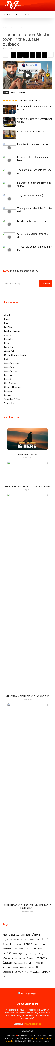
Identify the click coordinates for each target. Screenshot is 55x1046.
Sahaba (7, 967)
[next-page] (8, 259)
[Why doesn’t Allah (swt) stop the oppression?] (9, 198)
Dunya (5, 944)
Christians (25, 935)
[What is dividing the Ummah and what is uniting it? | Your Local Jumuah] (9, 122)
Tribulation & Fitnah (12, 399)
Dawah (7, 319)
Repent (27, 963)
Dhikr (38, 940)
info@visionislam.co (32, 1024)
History (22, 27)
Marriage (33, 954)
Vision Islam (9, 403)
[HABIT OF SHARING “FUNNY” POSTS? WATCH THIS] (27, 472)
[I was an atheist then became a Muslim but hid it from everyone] (9, 160)
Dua (6, 323)
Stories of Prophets (12, 387)
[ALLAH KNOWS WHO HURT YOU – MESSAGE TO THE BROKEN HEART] (27, 803)
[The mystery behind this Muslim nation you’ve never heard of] (9, 211)
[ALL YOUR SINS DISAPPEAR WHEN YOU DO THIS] (27, 593)
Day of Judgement (11, 939)
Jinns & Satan (10, 351)
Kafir (40, 949)
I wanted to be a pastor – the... (33, 144)
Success (8, 391)
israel (15, 949)
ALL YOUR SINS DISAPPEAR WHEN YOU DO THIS (27, 696)
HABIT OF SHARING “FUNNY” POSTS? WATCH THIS (27, 486)
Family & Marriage (12, 331)
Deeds (31, 939)
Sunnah (7, 395)
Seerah (23, 967)
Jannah (22, 949)
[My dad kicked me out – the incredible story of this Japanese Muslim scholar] (9, 224)
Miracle (47, 954)
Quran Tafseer (10, 371)
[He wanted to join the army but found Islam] (9, 185)
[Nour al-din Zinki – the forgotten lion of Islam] (9, 134)
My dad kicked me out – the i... (33, 221)
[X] (26, 55)
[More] (51, 55)
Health (36, 944)
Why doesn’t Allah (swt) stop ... (34, 195)
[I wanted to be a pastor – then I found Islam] (9, 147)
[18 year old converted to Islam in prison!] (9, 249)
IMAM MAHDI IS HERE (27, 454)
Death (24, 939)
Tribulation (35, 972)
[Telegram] (32, 55)
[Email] (38, 55)
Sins (38, 967)
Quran (7, 962)
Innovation (8, 347)
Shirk (31, 967)
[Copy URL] (44, 55)
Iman (43, 944)
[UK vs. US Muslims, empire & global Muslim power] (9, 237)
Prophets (41, 958)
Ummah (22, 92)
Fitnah (28, 943)
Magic (26, 954)
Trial (26, 972)
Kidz (7, 953)
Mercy (40, 954)
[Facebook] (20, 55)
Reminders (9, 379)
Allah (5, 935)
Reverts (14, 92)
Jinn (34, 949)
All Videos (8, 315)
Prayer (30, 958)
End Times (8, 327)
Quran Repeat (10, 367)
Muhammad (10, 958)
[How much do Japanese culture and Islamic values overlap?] (9, 109)
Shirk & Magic (10, 383)
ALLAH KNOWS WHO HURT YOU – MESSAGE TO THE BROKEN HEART (27, 906)
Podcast (7, 359)
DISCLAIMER (27, 1031)
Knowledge (17, 954)
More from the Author (30, 100)
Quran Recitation (11, 363)
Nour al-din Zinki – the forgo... (33, 131)
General (7, 335)
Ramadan (8, 375)
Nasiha (22, 958)
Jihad (28, 949)
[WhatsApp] (13, 55)
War (4, 976)
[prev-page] (4, 259)
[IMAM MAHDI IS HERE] (27, 439)
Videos (13, 27)
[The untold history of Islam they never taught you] (9, 173)
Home (5, 27)
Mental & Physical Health (15, 355)
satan (15, 967)
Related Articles (10, 100)
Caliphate (14, 934)
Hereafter (8, 339)
